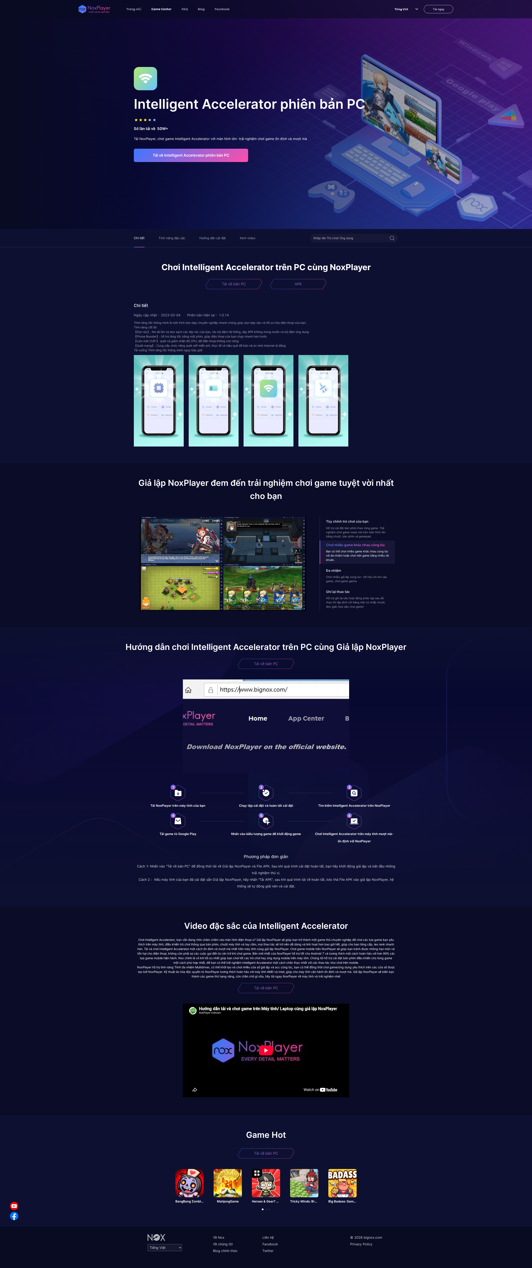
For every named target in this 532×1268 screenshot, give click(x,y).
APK (298, 284)
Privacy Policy (361, 1244)
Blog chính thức (225, 1251)
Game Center (161, 9)
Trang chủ (133, 9)
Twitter (267, 1251)
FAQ (185, 9)
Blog (201, 9)
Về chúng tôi (223, 1244)
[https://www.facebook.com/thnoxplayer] (14, 1216)
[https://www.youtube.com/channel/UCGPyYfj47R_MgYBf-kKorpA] (14, 1206)
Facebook (222, 9)
